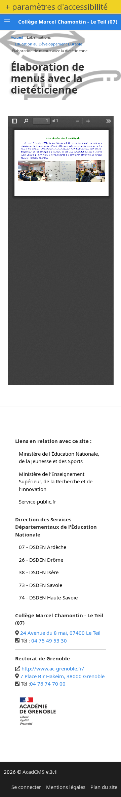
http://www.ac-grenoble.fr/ (53, 668)
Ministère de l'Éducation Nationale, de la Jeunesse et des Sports (59, 457)
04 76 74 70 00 (48, 683)
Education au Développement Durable (48, 43)
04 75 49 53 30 (49, 640)
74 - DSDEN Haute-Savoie (48, 597)
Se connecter (26, 787)
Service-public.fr (37, 501)
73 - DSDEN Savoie (40, 585)
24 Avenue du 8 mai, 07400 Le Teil (60, 632)
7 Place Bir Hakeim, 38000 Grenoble (62, 676)
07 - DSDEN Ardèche (42, 547)
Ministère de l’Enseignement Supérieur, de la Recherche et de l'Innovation (55, 481)
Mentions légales (65, 787)
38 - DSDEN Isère (38, 572)
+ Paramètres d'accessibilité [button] (56, 7)
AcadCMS (40, 771)
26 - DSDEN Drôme (41, 559)
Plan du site (103, 787)
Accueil (17, 37)
